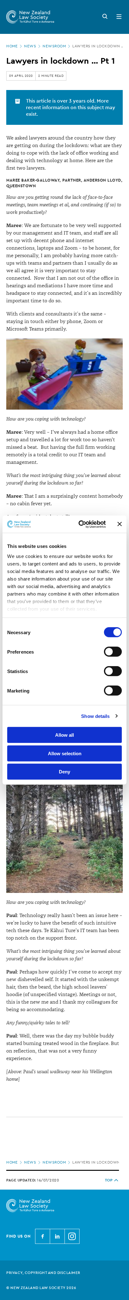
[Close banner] (119, 524)
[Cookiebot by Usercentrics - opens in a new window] (80, 524)
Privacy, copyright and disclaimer (43, 1272)
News (30, 46)
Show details (95, 716)
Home (12, 46)
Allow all (64, 735)
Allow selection (64, 753)
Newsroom (54, 46)
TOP (109, 1180)
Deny (64, 771)
